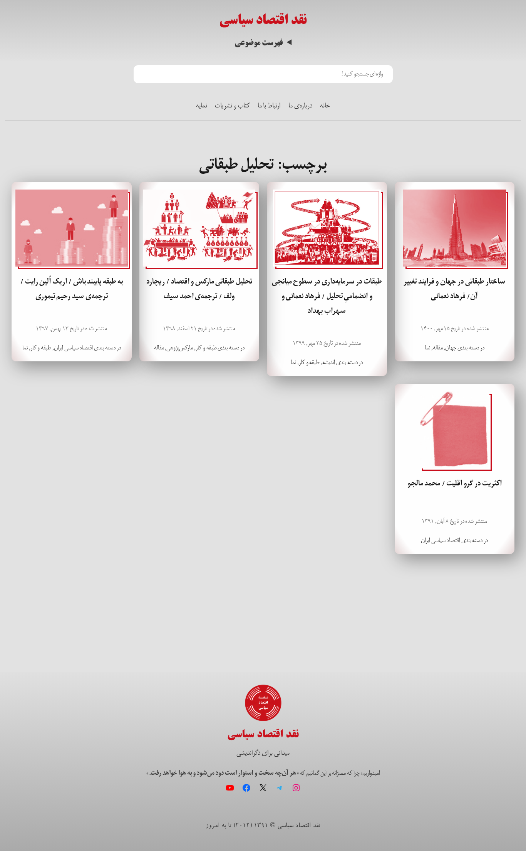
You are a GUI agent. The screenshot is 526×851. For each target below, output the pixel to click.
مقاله (438, 347)
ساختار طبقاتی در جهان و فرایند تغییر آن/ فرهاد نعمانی (454, 288)
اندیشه (328, 362)
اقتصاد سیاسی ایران (73, 347)
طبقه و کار (309, 362)
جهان (450, 347)
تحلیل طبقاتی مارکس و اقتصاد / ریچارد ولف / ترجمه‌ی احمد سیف (199, 288)
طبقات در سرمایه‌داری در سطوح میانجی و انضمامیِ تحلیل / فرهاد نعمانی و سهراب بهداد (327, 296)
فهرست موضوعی (259, 43)
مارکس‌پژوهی (179, 347)
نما (427, 347)
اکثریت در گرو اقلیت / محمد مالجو (454, 483)
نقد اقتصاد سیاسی (263, 20)
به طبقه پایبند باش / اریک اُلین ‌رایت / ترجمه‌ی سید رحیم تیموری (71, 288)
